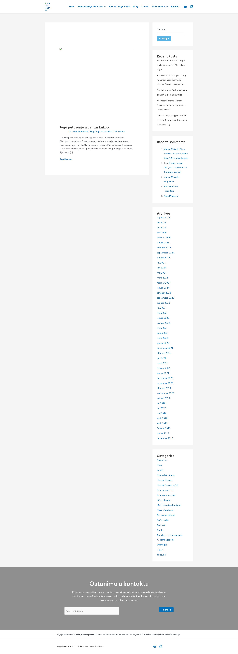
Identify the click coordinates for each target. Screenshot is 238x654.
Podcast (161, 525)
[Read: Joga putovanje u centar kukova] (97, 84)
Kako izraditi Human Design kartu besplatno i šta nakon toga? (171, 65)
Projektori (169, 181)
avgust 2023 (163, 302)
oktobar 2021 (164, 353)
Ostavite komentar (78, 131)
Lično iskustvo (164, 500)
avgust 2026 (163, 217)
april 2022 (162, 333)
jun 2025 (161, 227)
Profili (160, 530)
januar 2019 (163, 433)
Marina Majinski (171, 149)
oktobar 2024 (164, 247)
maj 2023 (162, 312)
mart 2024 (162, 277)
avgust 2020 (163, 398)
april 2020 (162, 418)
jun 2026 (161, 222)
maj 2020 (162, 413)
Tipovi (160, 549)
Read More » (66, 159)
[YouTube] (154, 646)
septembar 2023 (165, 297)
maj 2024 (162, 272)
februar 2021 (164, 368)
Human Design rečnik (167, 485)
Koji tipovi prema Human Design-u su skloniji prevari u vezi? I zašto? (171, 105)
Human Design (164, 480)
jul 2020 (161, 403)
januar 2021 (163, 373)
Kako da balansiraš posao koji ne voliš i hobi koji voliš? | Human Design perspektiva (171, 80)
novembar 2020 (165, 383)
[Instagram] (191, 6)
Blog (92, 131)
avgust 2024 (163, 257)
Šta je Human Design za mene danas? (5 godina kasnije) (176, 154)
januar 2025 (163, 242)
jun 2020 (161, 408)
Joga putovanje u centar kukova (85, 127)
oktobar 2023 (164, 292)
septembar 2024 (165, 252)
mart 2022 (162, 337)
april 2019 (162, 423)
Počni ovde (162, 520)
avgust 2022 (163, 322)
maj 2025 (162, 232)
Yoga (166, 196)
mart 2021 (162, 363)
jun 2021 (161, 358)
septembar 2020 (165, 393)
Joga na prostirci (104, 131)
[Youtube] (185, 6)
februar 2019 (164, 428)
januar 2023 (163, 317)
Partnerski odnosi (166, 515)
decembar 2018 (165, 438)
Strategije (162, 544)
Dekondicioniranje (166, 475)
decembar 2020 (165, 378)
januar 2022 (163, 343)
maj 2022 (162, 327)
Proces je (173, 196)
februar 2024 (164, 282)
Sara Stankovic (171, 186)
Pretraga (161, 29)
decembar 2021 (165, 348)
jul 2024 (161, 262)
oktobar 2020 (164, 388)
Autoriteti (162, 460)
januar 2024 (163, 287)
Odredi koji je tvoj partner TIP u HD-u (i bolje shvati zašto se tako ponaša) (172, 120)
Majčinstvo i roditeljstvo (169, 505)
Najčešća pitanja (165, 510)
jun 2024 (161, 267)
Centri (160, 470)
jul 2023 (161, 307)
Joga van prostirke (166, 495)
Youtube (161, 554)
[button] (104, 6)
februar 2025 (164, 237)
